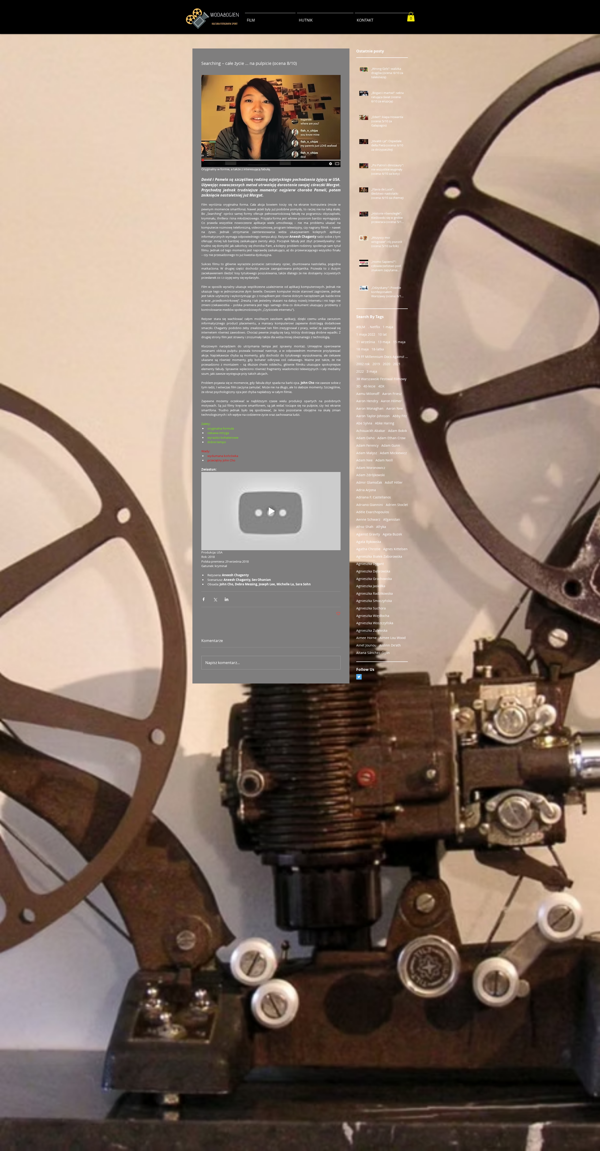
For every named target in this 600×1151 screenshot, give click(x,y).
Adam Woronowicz (370, 467)
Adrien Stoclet (397, 504)
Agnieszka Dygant (370, 563)
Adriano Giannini (369, 504)
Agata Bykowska (368, 541)
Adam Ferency (367, 445)
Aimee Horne (366, 637)
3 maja (372, 371)
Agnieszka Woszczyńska (374, 623)
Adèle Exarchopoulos (372, 512)
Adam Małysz (366, 453)
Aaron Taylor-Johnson (373, 416)
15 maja (399, 342)
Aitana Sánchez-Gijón (373, 652)
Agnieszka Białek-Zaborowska (379, 556)
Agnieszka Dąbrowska (373, 571)
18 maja (362, 349)
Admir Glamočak (369, 482)
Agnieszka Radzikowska (374, 593)
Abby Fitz (400, 416)
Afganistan (391, 519)
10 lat (382, 334)
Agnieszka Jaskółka (370, 586)
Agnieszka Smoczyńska (374, 600)
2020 (386, 364)
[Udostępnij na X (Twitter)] (215, 599)
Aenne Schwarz (368, 519)
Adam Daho (365, 438)
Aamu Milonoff (367, 393)
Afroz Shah (364, 526)
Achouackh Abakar (370, 430)
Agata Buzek (392, 534)
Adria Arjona (366, 490)
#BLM (360, 327)
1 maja (388, 327)
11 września (365, 342)
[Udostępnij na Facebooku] (203, 599)
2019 (376, 364)
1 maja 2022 (365, 334)
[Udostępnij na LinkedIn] (226, 599)
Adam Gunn (390, 445)
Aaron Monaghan (369, 408)
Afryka (381, 526)
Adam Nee (364, 460)
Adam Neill (384, 460)
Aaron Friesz (392, 393)
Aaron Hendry (367, 401)
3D (358, 386)
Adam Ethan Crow (391, 438)
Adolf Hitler (394, 482)
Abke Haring (384, 423)
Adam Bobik (397, 430)
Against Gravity (368, 534)
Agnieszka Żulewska (371, 630)
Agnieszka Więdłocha (372, 615)
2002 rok (363, 364)
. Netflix (374, 327)
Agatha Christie (368, 549)
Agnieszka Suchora (371, 608)
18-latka (377, 349)
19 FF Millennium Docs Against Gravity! (382, 356)
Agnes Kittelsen (395, 549)
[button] (411, 17)
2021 (397, 364)
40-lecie (369, 386)
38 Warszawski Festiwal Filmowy (381, 379)
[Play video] (271, 511)
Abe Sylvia (364, 423)
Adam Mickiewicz (393, 453)
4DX (381, 386)
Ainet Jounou (366, 645)
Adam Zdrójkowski (370, 475)
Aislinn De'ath (390, 645)
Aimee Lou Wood (392, 637)
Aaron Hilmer (391, 401)
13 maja (384, 342)
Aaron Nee (394, 408)
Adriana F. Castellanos (373, 497)
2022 (360, 371)
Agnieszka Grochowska (374, 578)
